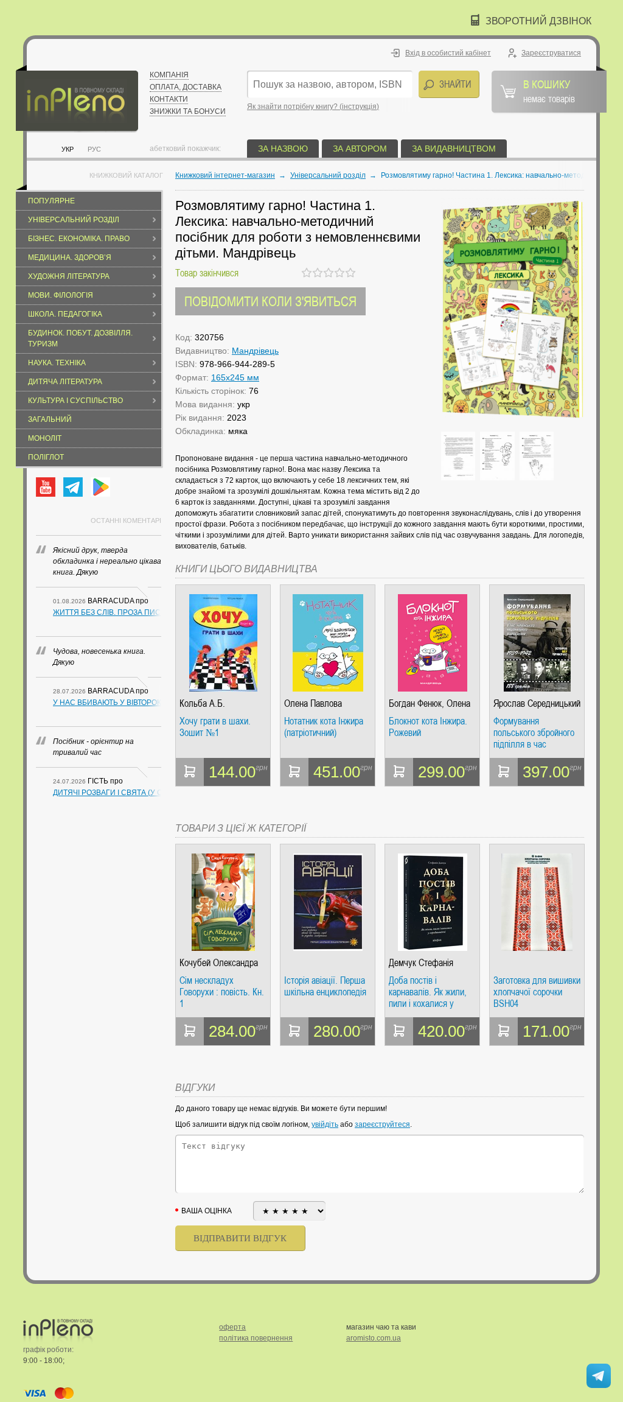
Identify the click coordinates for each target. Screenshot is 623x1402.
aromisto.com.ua (373, 1338)
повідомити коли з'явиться (270, 301)
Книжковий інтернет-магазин (225, 175)
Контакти (169, 99)
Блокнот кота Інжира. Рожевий (428, 727)
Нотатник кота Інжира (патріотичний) (323, 727)
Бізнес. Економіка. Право (79, 238)
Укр (67, 149)
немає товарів (549, 90)
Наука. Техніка (57, 363)
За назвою (283, 148)
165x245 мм (235, 377)
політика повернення (256, 1338)
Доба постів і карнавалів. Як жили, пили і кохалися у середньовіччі (428, 992)
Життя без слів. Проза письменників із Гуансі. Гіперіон (107, 612)
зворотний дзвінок (538, 21)
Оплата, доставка (185, 87)
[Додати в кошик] (190, 772)
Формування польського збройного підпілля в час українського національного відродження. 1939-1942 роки (533, 732)
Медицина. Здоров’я (69, 257)
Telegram (73, 487)
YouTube (45, 487)
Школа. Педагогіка (65, 314)
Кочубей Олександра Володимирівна (218, 963)
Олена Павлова (313, 703)
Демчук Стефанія (421, 963)
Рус (94, 149)
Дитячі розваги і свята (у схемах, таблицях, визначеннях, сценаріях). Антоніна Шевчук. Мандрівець (107, 792)
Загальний (50, 419)
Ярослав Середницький (536, 703)
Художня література (69, 276)
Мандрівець (255, 351)
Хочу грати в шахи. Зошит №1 (215, 727)
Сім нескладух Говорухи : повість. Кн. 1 (221, 992)
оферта (232, 1327)
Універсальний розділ (73, 220)
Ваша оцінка (206, 1211)
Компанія (169, 75)
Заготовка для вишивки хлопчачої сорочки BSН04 (536, 992)
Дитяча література (65, 381)
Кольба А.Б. (202, 703)
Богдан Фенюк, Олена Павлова (429, 703)
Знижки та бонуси (188, 111)
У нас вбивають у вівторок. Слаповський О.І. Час (107, 702)
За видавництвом (454, 148)
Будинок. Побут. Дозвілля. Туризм (80, 338)
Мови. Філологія (60, 295)
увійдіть (325, 1124)
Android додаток (100, 487)
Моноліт (44, 438)
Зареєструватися (551, 53)
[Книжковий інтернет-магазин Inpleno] (77, 99)
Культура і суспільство (75, 400)
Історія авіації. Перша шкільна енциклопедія (325, 986)
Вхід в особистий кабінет (448, 53)
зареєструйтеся (382, 1124)
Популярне (51, 201)
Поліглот (46, 457)
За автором (360, 148)
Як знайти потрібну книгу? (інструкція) (313, 106)
